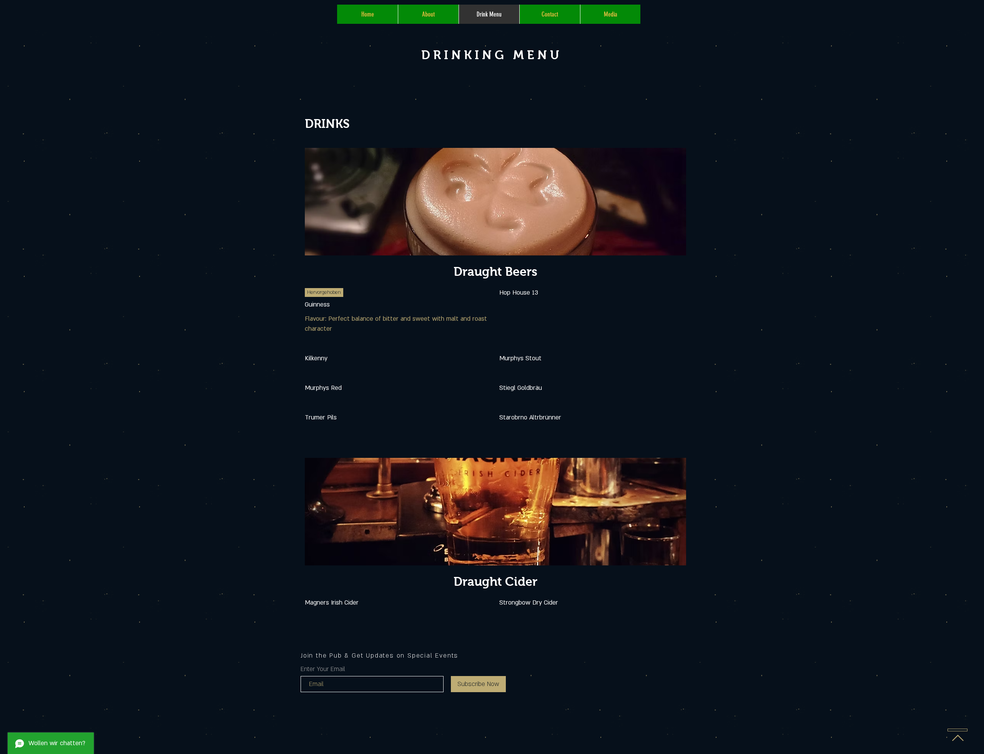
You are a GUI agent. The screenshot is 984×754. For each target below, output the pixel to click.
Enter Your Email (323, 669)
